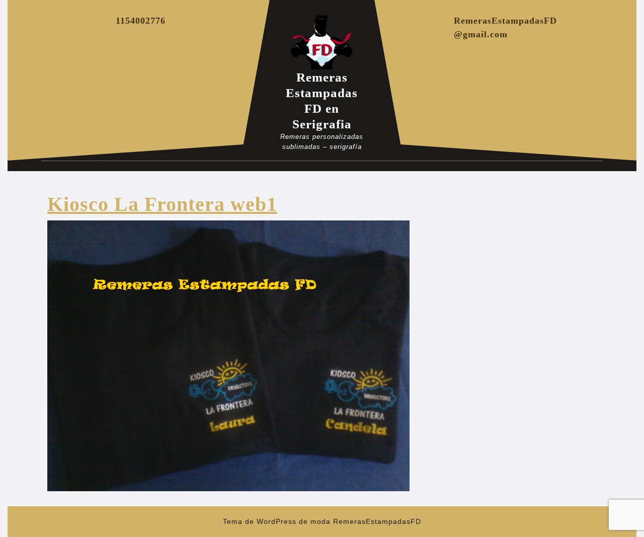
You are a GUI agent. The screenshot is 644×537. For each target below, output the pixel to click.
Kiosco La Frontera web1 (162, 204)
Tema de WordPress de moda (277, 521)
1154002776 (141, 21)
